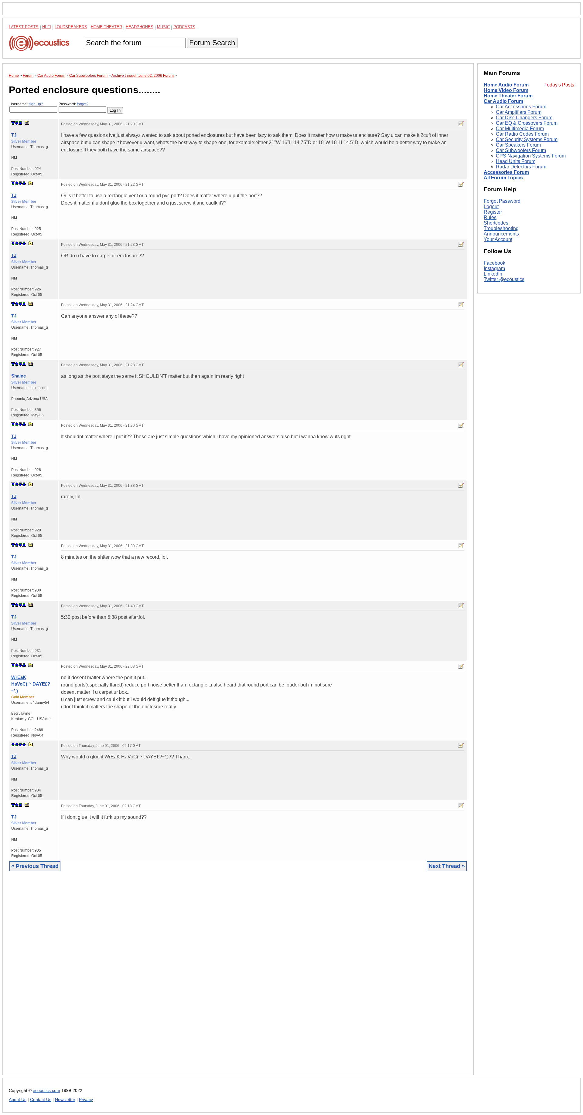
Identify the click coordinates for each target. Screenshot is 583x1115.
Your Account (498, 239)
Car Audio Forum (503, 101)
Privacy (86, 1099)
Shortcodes (496, 222)
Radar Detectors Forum (521, 166)
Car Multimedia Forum (520, 128)
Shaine (18, 375)
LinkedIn (493, 273)
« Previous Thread (35, 866)
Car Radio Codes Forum (522, 134)
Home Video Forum (506, 90)
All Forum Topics (503, 177)
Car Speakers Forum (518, 144)
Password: (73, 104)
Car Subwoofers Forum (521, 150)
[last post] (20, 123)
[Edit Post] (461, 123)
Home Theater (106, 27)
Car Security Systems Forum (526, 139)
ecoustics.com (46, 1090)
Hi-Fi (46, 27)
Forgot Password (502, 201)
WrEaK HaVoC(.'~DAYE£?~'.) (30, 684)
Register (493, 212)
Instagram (494, 268)
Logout (491, 206)
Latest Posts (24, 27)
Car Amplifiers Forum (518, 112)
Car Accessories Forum (521, 106)
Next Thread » (447, 866)
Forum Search (212, 43)
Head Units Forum (515, 161)
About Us (17, 1099)
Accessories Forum (506, 172)
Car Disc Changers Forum (524, 117)
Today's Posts (559, 84)
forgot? (82, 104)
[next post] (17, 123)
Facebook (494, 263)
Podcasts (184, 27)
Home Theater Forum (508, 95)
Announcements (501, 233)
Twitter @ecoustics (504, 279)
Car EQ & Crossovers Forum (526, 123)
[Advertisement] (191, 978)
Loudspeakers (71, 27)
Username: (26, 104)
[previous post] (17, 183)
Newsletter (65, 1099)
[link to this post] (27, 123)
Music (163, 27)
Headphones (139, 27)
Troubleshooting (501, 228)
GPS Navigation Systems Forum (531, 155)
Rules (490, 217)
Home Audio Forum (506, 84)
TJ (13, 134)
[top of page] (13, 123)
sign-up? (36, 104)
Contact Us (40, 1099)
